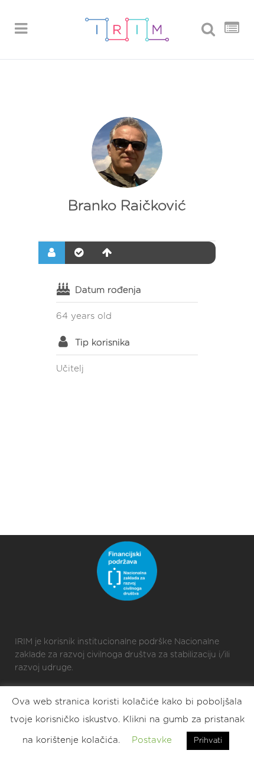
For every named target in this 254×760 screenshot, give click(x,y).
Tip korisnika (102, 342)
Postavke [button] (152, 740)
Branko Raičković (127, 206)
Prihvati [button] (208, 741)
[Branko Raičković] (127, 152)
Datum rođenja (108, 290)
